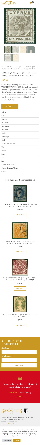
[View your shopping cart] (30, 3)
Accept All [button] (16, 440)
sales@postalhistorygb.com (9, 424)
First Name (5, 348)
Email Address (6, 356)
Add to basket (10, 106)
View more (20, 215)
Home (3, 67)
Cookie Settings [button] (7, 440)
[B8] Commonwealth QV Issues (15, 67)
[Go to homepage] (8, 3)
